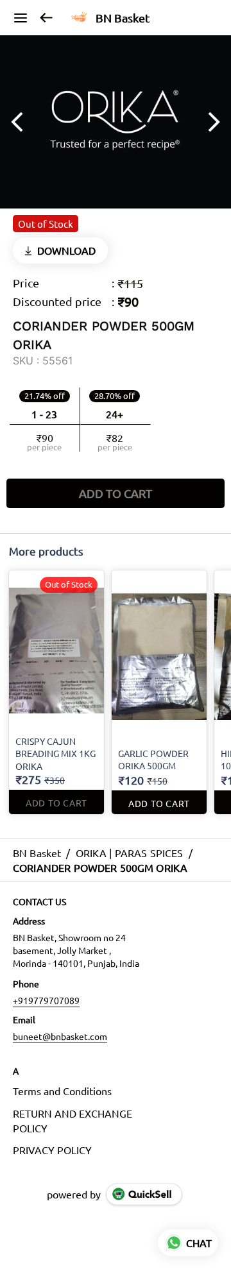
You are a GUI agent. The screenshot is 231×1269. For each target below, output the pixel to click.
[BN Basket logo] (79, 18)
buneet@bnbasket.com (60, 1036)
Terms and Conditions (62, 1090)
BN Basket (123, 18)
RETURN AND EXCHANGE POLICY (72, 1120)
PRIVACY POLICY (52, 1149)
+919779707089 (46, 1000)
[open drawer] (20, 18)
